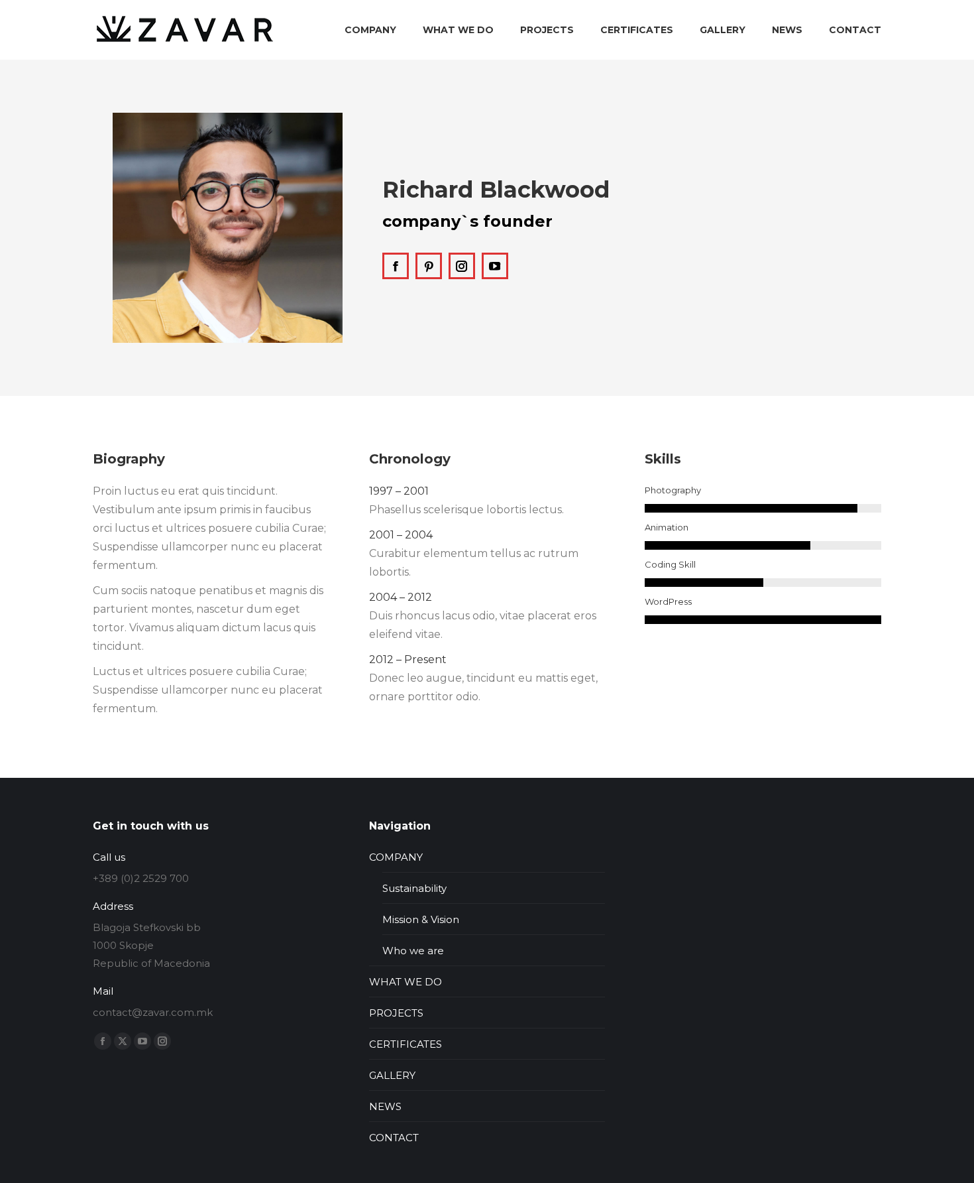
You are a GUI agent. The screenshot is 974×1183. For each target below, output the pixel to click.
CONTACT (394, 1137)
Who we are (413, 950)
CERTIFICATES (405, 1044)
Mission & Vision (420, 919)
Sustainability (414, 888)
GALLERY (392, 1075)
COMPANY (396, 857)
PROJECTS (396, 1013)
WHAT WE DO (405, 981)
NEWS (385, 1106)
